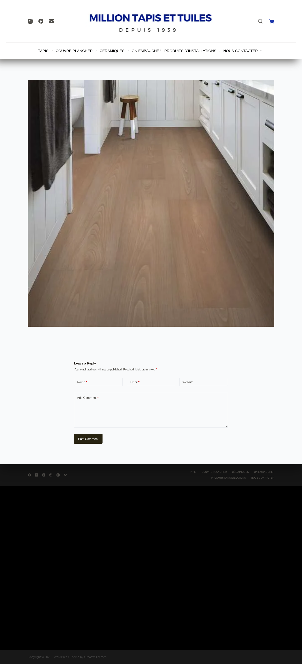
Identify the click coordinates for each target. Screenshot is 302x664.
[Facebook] (40, 21)
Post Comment (88, 439)
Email (134, 382)
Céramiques (112, 51)
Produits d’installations (190, 51)
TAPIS (43, 51)
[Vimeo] (65, 475)
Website (187, 382)
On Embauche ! (146, 51)
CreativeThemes (95, 657)
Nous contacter (240, 51)
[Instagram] (30, 21)
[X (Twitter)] (36, 475)
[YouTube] (58, 475)
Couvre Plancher (74, 51)
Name (82, 382)
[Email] (51, 21)
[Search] (260, 21)
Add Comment (88, 397)
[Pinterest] (50, 475)
